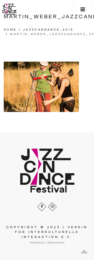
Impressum (37, 242)
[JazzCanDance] (9, 9)
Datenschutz (56, 242)
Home (10, 30)
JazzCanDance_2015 (48, 30)
